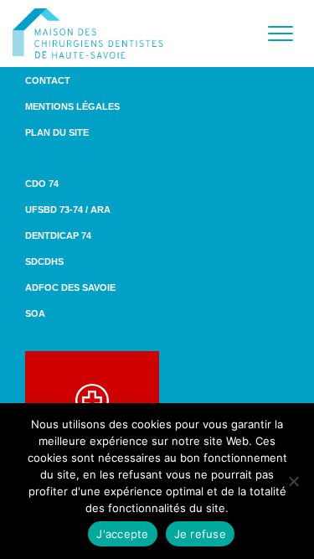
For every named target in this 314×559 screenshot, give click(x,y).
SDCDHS (44, 261)
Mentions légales (72, 106)
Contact (47, 80)
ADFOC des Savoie (70, 287)
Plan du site (57, 132)
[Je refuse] (293, 481)
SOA (35, 313)
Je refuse (200, 534)
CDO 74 (42, 184)
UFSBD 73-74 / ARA (68, 209)
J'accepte (122, 534)
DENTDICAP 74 (58, 235)
